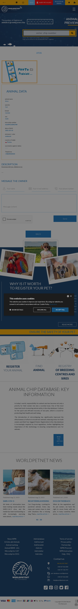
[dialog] (39, 304)
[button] (16, 310)
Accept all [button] (60, 310)
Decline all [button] (41, 310)
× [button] (71, 296)
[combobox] (68, 296)
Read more (53, 304)
